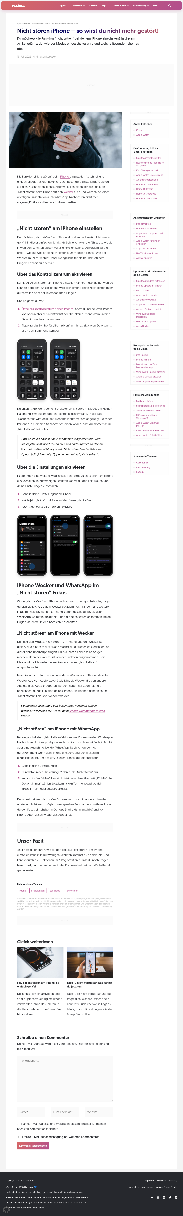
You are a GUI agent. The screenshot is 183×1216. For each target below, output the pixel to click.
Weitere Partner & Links (166, 1187)
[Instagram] (158, 1197)
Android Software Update (149, 309)
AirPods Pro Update (146, 299)
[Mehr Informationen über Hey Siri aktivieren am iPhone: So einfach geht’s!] (40, 962)
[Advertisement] (91, 85)
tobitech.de (134, 1187)
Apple (20, 23)
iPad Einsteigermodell (147, 170)
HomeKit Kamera (144, 189)
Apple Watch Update (146, 295)
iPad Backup (142, 354)
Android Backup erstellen (148, 376)
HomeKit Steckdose (146, 193)
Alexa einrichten (144, 258)
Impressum (150, 1180)
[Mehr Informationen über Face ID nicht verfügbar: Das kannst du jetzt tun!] (90, 962)
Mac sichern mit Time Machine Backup (146, 366)
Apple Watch (142, 134)
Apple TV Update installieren (150, 304)
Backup (140, 471)
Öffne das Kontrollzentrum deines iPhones (47, 309)
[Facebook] (164, 1197)
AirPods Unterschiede (147, 179)
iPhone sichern (143, 359)
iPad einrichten (143, 223)
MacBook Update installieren (150, 281)
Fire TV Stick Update (146, 321)
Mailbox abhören (144, 401)
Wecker (68, 192)
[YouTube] (152, 1197)
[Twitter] (170, 1197)
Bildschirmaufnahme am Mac (150, 430)
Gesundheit (142, 462)
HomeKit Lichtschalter (147, 184)
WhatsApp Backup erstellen (150, 381)
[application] (66, 5)
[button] (169, 6)
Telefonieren (72, 890)
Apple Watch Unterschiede (149, 175)
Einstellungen (38, 890)
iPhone (27, 23)
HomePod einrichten (146, 228)
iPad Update (142, 290)
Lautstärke (55, 890)
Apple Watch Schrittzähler (149, 435)
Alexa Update (143, 326)
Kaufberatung (143, 467)
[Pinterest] (176, 1197)
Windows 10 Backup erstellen (150, 371)
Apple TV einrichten (146, 248)
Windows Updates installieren (145, 315)
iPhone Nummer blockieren (87, 711)
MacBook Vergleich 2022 (148, 158)
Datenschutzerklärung (167, 1180)
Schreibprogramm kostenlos (150, 405)
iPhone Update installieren (149, 285)
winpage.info (147, 1187)
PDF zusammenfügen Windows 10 (146, 416)
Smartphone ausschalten (148, 410)
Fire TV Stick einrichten (147, 253)
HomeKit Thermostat (146, 198)
